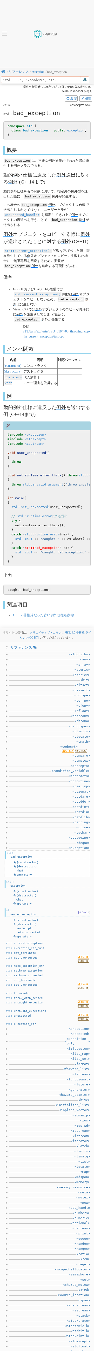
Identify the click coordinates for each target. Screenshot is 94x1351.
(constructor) (12, 365)
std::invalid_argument (43, 484)
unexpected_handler (22, 215)
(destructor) (12, 371)
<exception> (35, 434)
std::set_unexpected (29, 507)
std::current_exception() (28, 251)
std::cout (24, 539)
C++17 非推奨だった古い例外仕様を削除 (43, 615)
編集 (88, 98)
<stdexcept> (35, 439)
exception (76, 130)
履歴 (73, 98)
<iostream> (34, 443)
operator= (13, 377)
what (8, 383)
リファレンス (21, 647)
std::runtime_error (34, 516)
